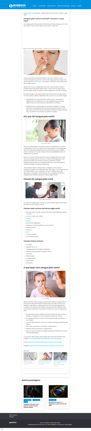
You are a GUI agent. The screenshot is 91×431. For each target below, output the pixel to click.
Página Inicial (27, 13)
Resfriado (29, 230)
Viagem (79, 6)
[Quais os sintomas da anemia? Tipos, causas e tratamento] (45, 356)
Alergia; (28, 221)
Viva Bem (50, 342)
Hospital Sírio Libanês (33, 342)
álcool (35, 247)
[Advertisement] (46, 37)
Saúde (34, 6)
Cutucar (28, 216)
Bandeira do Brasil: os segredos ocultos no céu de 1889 (57, 403)
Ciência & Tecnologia (63, 6)
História (73, 6)
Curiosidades (42, 6)
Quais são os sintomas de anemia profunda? (29, 361)
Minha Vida (43, 342)
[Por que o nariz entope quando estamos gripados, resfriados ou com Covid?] (60, 356)
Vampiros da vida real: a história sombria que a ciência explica (31, 405)
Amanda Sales (39, 48)
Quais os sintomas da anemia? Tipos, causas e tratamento (45, 361)
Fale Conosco (13, 415)
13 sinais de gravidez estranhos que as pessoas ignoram (45, 338)
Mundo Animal (51, 6)
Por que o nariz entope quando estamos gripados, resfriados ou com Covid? (60, 362)
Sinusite (28, 218)
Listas (25, 402)
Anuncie (11, 417)
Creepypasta (27, 400)
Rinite (27, 232)
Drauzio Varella (57, 342)
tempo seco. (38, 81)
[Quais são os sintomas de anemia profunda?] (30, 356)
